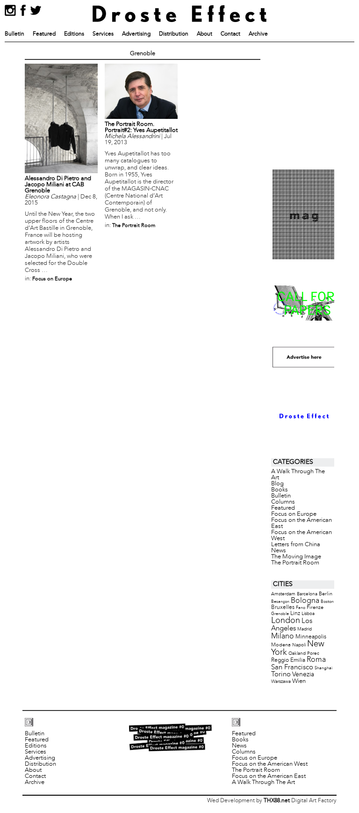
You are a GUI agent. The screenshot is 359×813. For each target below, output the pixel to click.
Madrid (304, 629)
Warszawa (281, 681)
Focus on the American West (301, 535)
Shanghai (323, 668)
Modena (281, 645)
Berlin (325, 594)
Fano (300, 608)
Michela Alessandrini (132, 136)
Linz (295, 613)
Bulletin (14, 34)
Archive (258, 34)
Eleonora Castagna (50, 197)
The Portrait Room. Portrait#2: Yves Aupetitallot (141, 127)
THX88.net (277, 801)
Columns (283, 502)
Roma (316, 660)
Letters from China (295, 545)
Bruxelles (282, 607)
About (204, 34)
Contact (230, 34)
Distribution (173, 34)
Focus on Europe (52, 279)
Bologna (305, 601)
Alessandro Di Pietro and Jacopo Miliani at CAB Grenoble (58, 185)
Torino (281, 674)
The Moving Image (296, 557)
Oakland (297, 653)
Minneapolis (310, 637)
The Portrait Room (133, 225)
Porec (313, 653)
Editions (74, 34)
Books (279, 490)
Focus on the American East (301, 523)
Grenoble (280, 614)
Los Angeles (291, 624)
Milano (282, 636)
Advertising (136, 34)
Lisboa (308, 613)
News (278, 551)
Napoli (299, 645)
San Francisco (292, 667)
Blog (277, 484)
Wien (299, 681)
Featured (44, 34)
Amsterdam (283, 594)
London (285, 620)
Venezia (303, 674)
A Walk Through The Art (298, 475)
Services (103, 34)
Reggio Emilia (288, 660)
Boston (327, 602)
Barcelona (307, 594)
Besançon (280, 602)
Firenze (315, 607)
